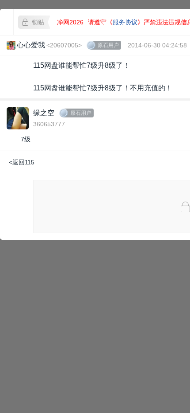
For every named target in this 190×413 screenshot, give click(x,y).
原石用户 (108, 45)
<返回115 (21, 162)
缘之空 (43, 113)
